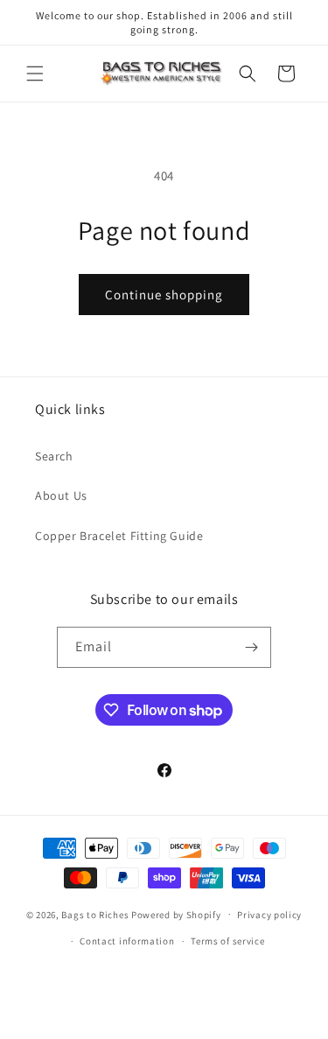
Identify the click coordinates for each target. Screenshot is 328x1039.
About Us (61, 495)
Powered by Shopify (176, 914)
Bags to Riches (95, 914)
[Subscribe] (251, 647)
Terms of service (227, 941)
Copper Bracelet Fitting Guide (119, 536)
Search (54, 456)
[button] (35, 73)
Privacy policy (269, 915)
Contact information (127, 941)
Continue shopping (164, 294)
